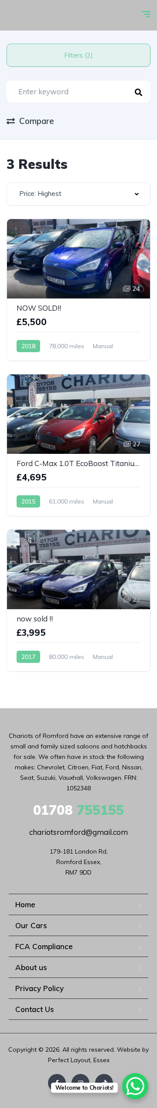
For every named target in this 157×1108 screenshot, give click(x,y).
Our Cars (31, 925)
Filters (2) (78, 55)
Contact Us (34, 1009)
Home (25, 904)
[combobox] (78, 194)
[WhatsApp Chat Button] (135, 1086)
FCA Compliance (44, 946)
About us (31, 967)
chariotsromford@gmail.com (78, 832)
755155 (78, 810)
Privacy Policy (39, 988)
